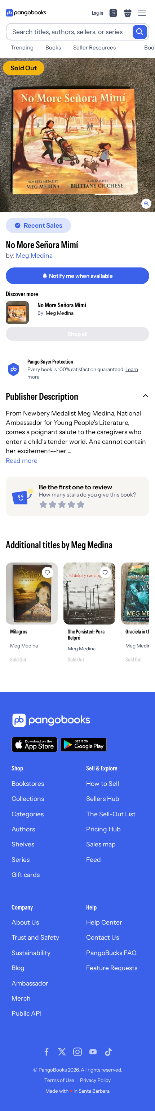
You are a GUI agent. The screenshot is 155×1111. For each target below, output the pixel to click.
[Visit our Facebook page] (46, 1052)
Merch (21, 998)
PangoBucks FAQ (111, 952)
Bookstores (28, 783)
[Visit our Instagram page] (77, 1052)
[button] (77, 397)
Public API (26, 1013)
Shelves (23, 844)
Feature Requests (111, 968)
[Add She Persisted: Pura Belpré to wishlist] (105, 572)
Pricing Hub (103, 829)
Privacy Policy (95, 1080)
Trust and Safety (35, 937)
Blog (18, 968)
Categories (28, 814)
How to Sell (102, 783)
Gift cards (26, 874)
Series (21, 859)
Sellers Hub (102, 798)
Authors (23, 829)
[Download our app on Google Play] (84, 744)
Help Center (104, 922)
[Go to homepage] (26, 12)
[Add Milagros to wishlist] (47, 572)
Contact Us (102, 937)
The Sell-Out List (111, 814)
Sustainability (31, 952)
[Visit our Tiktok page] (108, 1052)
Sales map (101, 844)
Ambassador (30, 983)
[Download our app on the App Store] (35, 744)
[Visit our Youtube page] (93, 1052)
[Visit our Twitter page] (62, 1052)
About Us (25, 922)
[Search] (140, 32)
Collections (28, 798)
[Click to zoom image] (77, 135)
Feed (93, 859)
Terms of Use (59, 1080)
